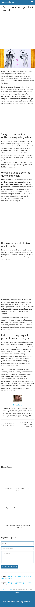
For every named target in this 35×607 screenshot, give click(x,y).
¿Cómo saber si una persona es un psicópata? (26, 424)
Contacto (27, 601)
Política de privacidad (16, 603)
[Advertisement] (17, 29)
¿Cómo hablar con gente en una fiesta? (9, 424)
